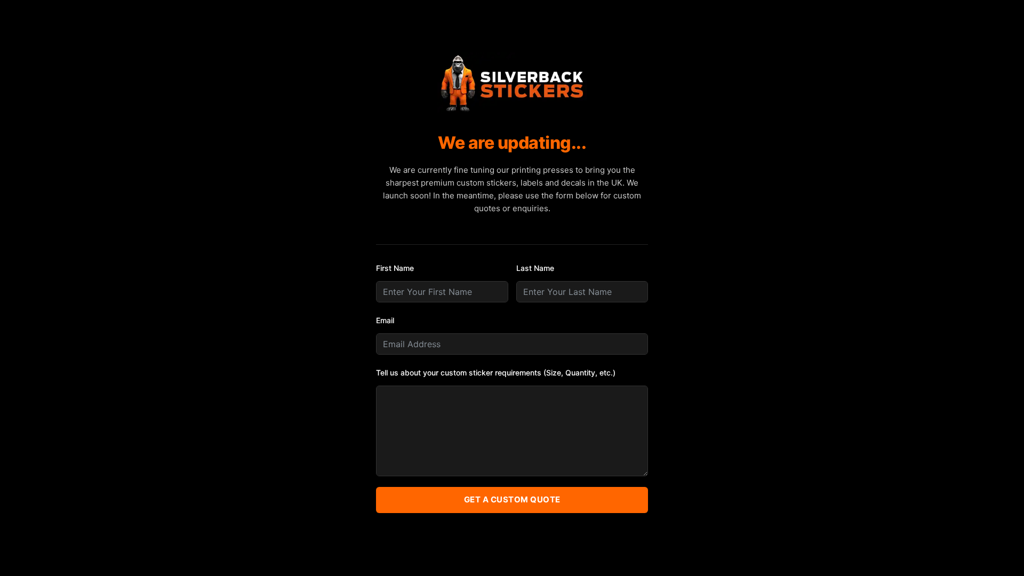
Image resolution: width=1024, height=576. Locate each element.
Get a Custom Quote (512, 499)
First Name (395, 268)
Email (385, 320)
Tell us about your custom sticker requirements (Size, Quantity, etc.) (495, 372)
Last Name (535, 268)
